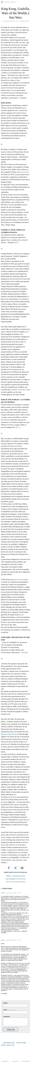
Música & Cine (24, 21)
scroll (25, 652)
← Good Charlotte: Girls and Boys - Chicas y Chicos (8, 1044)
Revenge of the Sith (7, 734)
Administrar (26, 1061)
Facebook (8, 868)
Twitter (15, 868)
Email (22, 868)
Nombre (5, 1003)
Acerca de (5, 1061)
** (17, 242)
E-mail (9, 1009)
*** (18, 427)
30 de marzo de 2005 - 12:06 (10, 21)
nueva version (24, 172)
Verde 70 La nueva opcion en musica (15, 881)
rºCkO (3, 893)
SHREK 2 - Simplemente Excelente (15, 876)
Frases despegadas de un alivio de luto (15, 879)
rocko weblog (10, 2)
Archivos (16, 1061)
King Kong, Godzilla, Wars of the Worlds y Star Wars (15, 13)
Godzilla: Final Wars (18, 389)
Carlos (3, 940)
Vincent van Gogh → (21, 1042)
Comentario (6, 1016)
